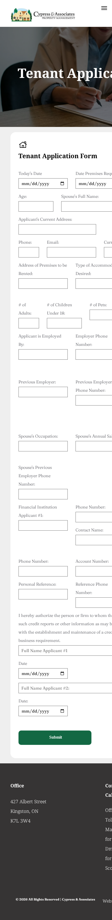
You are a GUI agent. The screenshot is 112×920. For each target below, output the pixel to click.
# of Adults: (24, 309)
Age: (22, 196)
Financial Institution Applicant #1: (37, 511)
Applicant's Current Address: (45, 219)
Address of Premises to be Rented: (42, 269)
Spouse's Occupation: (38, 436)
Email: (53, 242)
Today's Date (30, 173)
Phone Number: (33, 561)
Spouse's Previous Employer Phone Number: (35, 476)
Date (22, 663)
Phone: (25, 242)
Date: (23, 700)
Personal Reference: (37, 584)
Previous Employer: (37, 381)
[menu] (104, 8)
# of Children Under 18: (59, 309)
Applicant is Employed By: (39, 340)
